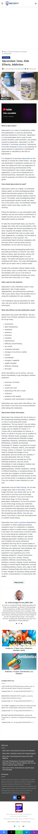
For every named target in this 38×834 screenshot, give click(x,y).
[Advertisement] (19, 27)
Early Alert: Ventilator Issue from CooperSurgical (19, 753)
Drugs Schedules (14, 51)
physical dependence (28, 522)
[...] (32, 691)
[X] (19, 623)
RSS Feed (4, 745)
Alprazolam (7, 53)
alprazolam (26, 158)
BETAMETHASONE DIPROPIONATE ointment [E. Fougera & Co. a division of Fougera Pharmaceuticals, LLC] (18, 717)
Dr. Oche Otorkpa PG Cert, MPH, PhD (13, 69)
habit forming (21, 487)
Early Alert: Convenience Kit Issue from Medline (18, 750)
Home (5, 51)
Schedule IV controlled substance (13, 144)
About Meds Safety (14, 822)
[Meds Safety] (12, 3)
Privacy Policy (25, 822)
